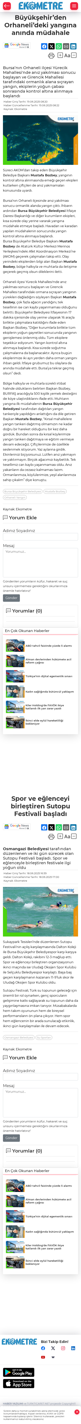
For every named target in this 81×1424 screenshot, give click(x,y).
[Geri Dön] (7, 6)
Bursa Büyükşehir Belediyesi (42, 211)
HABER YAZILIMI (13, 1403)
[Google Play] (40, 1372)
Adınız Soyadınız (19, 530)
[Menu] (74, 6)
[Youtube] (43, 1357)
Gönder (11, 598)
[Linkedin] (73, 1348)
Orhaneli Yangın (14, 497)
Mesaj (8, 545)
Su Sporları (44, 1037)
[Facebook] (43, 1348)
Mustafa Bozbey (44, 175)
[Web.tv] (53, 1357)
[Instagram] (63, 1348)
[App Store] (40, 1383)
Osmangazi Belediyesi (26, 848)
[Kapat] (77, 1412)
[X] (53, 1348)
